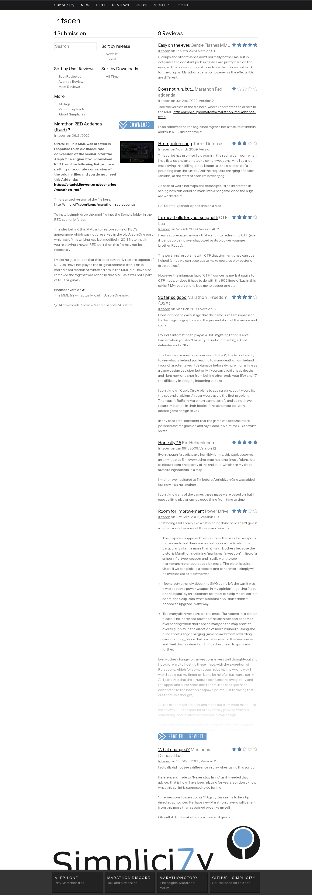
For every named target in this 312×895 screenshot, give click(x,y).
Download (140, 125)
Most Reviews (69, 86)
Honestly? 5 (169, 442)
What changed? (174, 749)
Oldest (111, 59)
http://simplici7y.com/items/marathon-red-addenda (94, 204)
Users (142, 5)
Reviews (120, 5)
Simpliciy (64, 5)
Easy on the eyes (174, 45)
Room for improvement (181, 511)
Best (101, 5)
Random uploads (71, 109)
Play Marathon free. (70, 880)
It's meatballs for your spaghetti (188, 217)
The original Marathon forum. (179, 882)
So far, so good (172, 297)
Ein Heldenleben (198, 442)
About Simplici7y (71, 114)
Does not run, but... (176, 89)
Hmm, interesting (175, 143)
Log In (182, 5)
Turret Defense (207, 143)
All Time (112, 76)
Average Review (70, 81)
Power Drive (216, 511)
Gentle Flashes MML (210, 45)
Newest (112, 54)
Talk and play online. (129, 880)
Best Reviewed (69, 76)
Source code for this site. (234, 880)
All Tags (64, 104)
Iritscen (67, 20)
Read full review (186, 736)
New (85, 5)
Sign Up (161, 5)
